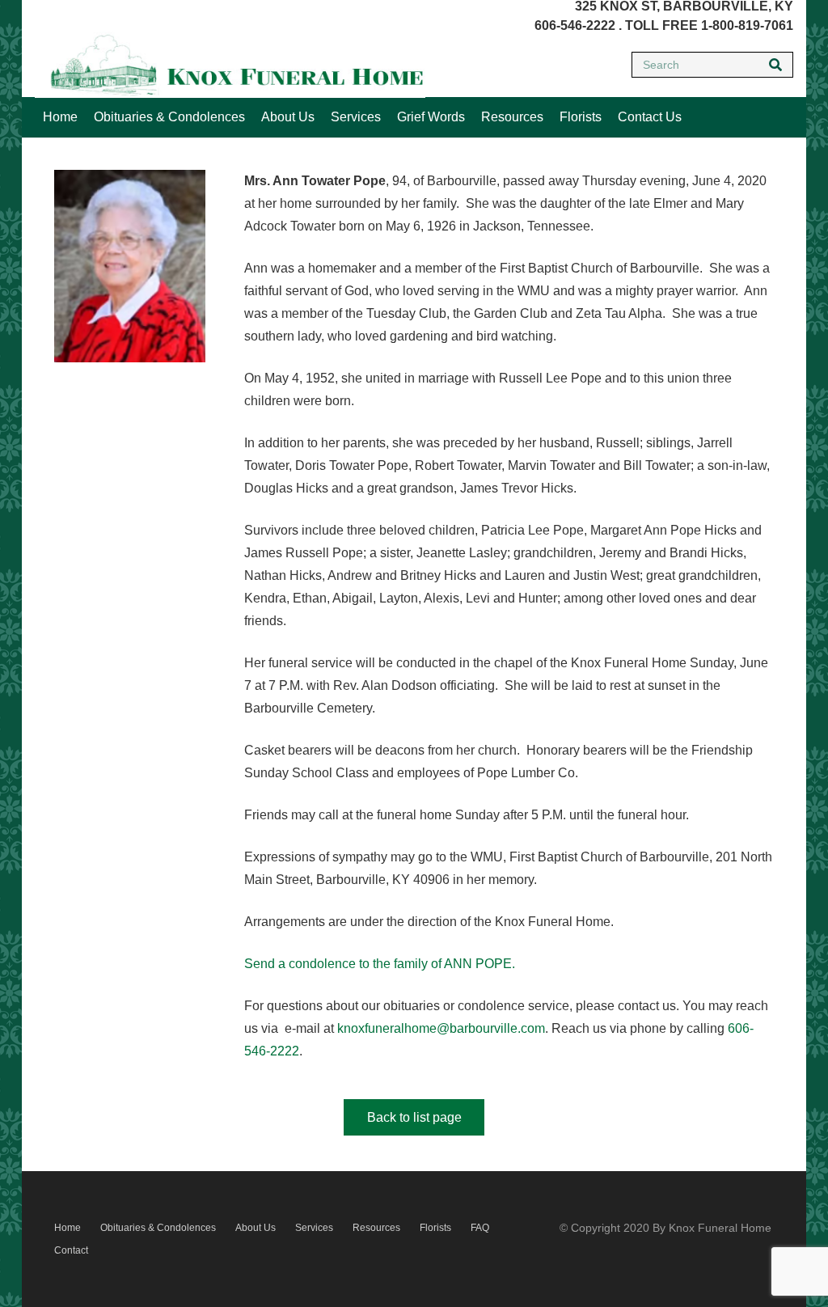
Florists (435, 1227)
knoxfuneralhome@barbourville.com (441, 1028)
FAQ (480, 1227)
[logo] (230, 65)
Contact (71, 1250)
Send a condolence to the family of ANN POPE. (379, 964)
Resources (376, 1227)
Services (314, 1227)
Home (67, 1227)
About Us (255, 1227)
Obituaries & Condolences (158, 1227)
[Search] (775, 65)
